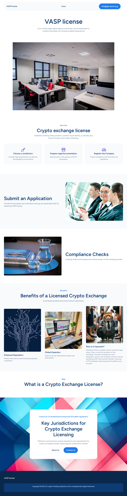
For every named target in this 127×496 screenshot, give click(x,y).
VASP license (11, 6)
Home (63, 6)
